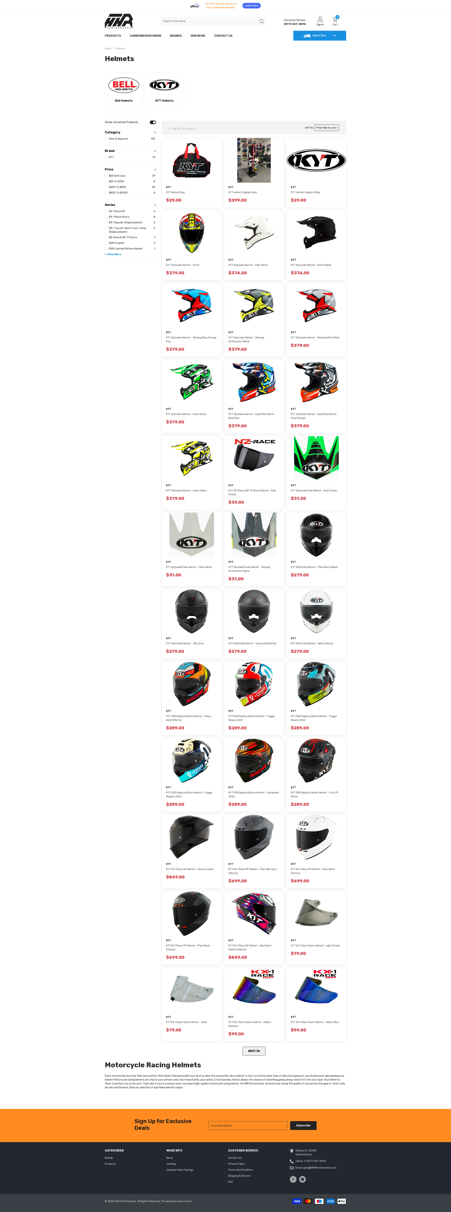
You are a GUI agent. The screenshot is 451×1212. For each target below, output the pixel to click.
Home (108, 46)
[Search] (213, 19)
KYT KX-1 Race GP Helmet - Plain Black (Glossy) (188, 945)
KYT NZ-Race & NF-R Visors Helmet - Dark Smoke (252, 490)
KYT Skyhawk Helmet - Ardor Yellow (186, 488)
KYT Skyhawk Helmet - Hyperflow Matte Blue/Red (251, 414)
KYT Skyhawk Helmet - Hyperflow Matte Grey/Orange (313, 414)
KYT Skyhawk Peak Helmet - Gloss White (189, 565)
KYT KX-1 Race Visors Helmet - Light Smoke (315, 943)
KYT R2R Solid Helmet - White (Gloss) (312, 641)
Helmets (120, 46)
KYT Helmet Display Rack (242, 190)
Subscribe (303, 1123)
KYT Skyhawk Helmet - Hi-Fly (182, 262)
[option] (225, 4)
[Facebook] (293, 1177)
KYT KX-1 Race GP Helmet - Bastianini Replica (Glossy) (249, 945)
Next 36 (254, 1049)
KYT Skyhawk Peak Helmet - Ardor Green (314, 488)
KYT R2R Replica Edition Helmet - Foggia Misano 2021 (251, 716)
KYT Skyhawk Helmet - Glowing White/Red (315, 335)
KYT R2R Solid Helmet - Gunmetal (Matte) (252, 641)
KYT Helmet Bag (175, 190)
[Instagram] (302, 1177)
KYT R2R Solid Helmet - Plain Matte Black (314, 565)
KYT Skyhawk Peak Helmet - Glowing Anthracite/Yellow (249, 567)
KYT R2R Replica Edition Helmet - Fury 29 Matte (314, 792)
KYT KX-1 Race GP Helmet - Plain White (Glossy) (313, 869)
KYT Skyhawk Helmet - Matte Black (311, 262)
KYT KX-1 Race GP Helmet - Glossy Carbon (190, 867)
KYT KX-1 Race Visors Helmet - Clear (186, 1020)
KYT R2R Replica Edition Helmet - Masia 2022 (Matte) (188, 716)
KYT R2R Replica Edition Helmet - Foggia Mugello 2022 (189, 792)
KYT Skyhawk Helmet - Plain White (248, 262)
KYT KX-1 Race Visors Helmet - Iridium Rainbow (249, 1022)
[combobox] (208, 19)
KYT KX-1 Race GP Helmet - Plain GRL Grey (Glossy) (252, 869)
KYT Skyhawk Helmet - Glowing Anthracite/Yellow (246, 337)
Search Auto (184, 1199)
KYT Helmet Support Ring (305, 190)
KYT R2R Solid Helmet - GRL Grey (185, 641)
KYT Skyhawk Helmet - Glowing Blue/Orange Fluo (191, 337)
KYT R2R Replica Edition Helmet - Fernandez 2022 (253, 792)
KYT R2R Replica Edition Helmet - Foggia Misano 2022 (314, 716)
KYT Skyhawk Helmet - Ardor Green (186, 412)
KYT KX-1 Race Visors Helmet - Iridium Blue (315, 1020)
